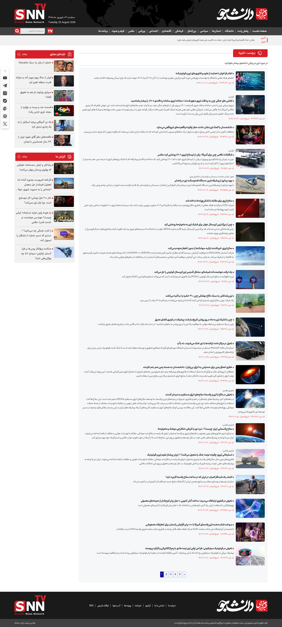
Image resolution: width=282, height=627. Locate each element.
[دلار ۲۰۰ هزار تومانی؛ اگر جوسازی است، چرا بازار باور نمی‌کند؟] (64, 201)
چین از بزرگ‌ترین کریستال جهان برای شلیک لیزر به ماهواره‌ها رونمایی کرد (198, 224)
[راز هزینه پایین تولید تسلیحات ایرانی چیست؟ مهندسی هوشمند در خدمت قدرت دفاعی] (64, 216)
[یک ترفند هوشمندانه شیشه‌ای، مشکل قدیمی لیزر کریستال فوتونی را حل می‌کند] (249, 279)
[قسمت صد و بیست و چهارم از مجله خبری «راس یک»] (64, 110)
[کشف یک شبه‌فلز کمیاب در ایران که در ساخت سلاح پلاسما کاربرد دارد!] (249, 484)
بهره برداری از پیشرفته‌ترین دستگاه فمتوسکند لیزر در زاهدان (203, 181)
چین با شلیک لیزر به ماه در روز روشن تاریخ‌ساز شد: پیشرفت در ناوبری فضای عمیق (193, 320)
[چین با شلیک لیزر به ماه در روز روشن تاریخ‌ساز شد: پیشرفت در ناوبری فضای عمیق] (249, 327)
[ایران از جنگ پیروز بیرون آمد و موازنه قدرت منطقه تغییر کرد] (64, 81)
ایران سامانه (19, 623)
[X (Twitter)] (5, 123)
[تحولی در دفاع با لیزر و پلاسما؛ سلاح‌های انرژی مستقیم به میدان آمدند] (249, 398)
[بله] (5, 100)
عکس (131, 31)
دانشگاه (229, 31)
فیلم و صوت (118, 31)
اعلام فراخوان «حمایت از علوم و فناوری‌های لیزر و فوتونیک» (204, 73)
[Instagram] (5, 93)
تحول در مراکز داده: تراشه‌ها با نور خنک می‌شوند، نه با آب (204, 343)
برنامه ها (103, 31)
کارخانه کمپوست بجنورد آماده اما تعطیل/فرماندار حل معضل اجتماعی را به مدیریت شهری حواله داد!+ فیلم (34, 185)
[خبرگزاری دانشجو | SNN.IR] (242, 14)
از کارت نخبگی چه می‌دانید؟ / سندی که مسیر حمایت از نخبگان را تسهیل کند (33, 236)
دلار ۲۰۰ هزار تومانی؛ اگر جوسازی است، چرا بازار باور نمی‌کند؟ (35, 200)
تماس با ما (159, 606)
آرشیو (148, 606)
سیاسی (204, 31)
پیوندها (127, 606)
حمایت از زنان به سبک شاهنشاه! (35, 62)
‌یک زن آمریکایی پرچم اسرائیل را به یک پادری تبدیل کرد (34, 124)
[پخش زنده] (50, 31)
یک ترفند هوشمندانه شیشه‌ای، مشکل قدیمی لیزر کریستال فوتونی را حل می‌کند (193, 272)
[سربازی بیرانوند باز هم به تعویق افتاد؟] (64, 95)
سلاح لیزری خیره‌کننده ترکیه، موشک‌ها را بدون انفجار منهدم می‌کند (200, 248)
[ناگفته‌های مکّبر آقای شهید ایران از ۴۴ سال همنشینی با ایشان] (64, 140)
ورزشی (141, 31)
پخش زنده (242, 31)
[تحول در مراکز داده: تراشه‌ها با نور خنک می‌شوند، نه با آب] (249, 350)
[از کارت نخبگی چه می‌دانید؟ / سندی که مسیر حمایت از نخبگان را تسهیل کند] (64, 234)
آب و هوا (116, 606)
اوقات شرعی (103, 606)
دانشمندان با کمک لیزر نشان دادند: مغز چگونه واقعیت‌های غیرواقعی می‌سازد (194, 127)
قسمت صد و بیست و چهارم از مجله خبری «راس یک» (36, 109)
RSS (91, 606)
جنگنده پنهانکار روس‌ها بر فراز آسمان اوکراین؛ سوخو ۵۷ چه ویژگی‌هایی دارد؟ (36, 254)
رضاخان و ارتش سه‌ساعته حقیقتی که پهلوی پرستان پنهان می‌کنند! (34, 167)
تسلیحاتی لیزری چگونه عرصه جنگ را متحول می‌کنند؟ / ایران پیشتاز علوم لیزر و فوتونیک (189, 455)
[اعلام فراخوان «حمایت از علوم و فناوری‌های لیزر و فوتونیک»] (249, 81)
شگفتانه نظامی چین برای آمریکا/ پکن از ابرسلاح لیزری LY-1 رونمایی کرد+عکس (194, 155)
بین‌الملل (191, 31)
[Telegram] (5, 85)
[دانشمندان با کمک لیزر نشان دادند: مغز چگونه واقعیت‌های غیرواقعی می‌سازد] (249, 134)
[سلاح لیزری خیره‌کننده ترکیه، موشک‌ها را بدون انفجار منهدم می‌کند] (249, 255)
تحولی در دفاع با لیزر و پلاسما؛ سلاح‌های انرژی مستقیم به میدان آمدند (198, 394)
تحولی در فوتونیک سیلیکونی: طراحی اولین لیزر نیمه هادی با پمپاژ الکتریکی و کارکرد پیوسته (188, 548)
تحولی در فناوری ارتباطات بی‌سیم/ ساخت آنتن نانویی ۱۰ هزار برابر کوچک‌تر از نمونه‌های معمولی (186, 501)
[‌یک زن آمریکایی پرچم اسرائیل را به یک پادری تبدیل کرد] (64, 125)
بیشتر (22, 54)
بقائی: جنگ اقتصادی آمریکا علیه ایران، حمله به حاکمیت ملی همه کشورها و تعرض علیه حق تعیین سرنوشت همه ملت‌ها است (202, 40)
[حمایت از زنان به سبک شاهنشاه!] (64, 66)
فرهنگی (179, 31)
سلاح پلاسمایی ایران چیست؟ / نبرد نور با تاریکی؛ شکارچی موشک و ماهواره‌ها (195, 429)
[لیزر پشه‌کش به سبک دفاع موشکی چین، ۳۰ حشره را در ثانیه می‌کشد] (249, 303)
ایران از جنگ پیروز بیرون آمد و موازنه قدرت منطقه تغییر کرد (33, 80)
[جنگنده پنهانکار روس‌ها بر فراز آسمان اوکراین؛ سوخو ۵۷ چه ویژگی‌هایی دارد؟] (64, 252)
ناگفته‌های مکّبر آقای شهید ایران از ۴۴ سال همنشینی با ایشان (34, 139)
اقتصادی (166, 31)
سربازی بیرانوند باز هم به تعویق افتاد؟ (35, 95)
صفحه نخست (259, 31)
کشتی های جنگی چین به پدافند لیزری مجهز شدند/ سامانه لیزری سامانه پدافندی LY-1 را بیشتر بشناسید (181, 101)
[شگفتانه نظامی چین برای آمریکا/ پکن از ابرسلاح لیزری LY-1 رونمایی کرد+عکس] (249, 158)
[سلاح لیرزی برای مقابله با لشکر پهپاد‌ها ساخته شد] (249, 208)
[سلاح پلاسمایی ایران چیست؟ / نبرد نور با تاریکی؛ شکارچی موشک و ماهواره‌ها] (249, 432)
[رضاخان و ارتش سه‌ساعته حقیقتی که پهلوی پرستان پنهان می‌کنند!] (64, 168)
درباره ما (172, 606)
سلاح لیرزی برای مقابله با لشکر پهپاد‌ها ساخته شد (209, 201)
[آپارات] (5, 116)
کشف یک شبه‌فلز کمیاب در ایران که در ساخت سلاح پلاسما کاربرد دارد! (199, 477)
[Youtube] (5, 77)
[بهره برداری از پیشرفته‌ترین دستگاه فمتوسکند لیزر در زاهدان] (249, 184)
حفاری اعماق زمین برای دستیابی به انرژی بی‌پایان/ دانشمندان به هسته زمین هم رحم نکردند (187, 367)
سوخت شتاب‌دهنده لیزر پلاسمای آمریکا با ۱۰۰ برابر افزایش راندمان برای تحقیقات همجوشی (189, 524)
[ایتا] (5, 108)
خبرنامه (138, 606)
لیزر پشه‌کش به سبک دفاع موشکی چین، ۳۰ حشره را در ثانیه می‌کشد (199, 296)
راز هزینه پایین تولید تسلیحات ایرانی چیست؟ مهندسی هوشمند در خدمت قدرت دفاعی (33, 218)
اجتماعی (153, 31)
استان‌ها (216, 31)
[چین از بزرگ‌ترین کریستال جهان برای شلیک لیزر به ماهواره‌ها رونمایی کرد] (249, 232)
